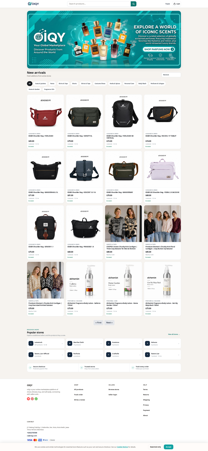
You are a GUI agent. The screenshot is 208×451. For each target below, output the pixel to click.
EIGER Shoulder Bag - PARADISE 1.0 (81, 247)
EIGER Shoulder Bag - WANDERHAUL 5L (43, 192)
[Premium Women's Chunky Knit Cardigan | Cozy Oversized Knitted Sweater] (45, 280)
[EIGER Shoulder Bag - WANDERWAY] (123, 169)
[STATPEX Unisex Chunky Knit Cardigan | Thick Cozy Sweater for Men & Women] (123, 223)
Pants (52, 83)
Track (167, 4)
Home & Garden (34, 89)
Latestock (31, 144)
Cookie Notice (122, 447)
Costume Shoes (100, 83)
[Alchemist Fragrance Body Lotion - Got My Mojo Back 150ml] (162, 280)
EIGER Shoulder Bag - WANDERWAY (120, 192)
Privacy (146, 405)
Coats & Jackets (40, 83)
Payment (146, 410)
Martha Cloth (111, 255)
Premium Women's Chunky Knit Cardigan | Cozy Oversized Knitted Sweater (45, 304)
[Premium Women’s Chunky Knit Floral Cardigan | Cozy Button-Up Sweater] (162, 223)
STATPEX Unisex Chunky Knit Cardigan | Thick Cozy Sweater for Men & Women (122, 248)
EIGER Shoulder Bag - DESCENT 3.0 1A (82, 192)
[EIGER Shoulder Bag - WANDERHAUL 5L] (45, 169)
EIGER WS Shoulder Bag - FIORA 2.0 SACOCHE (162, 192)
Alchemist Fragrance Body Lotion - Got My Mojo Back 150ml (162, 304)
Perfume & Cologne (157, 83)
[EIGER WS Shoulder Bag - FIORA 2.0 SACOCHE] (162, 169)
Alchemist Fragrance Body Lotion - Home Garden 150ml (122, 304)
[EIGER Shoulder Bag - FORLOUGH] (45, 113)
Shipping (146, 400)
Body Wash (142, 83)
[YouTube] (28, 398)
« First (98, 322)
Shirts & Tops (63, 83)
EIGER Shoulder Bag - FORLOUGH (41, 136)
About (145, 415)
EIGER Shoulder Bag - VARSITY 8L (80, 136)
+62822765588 (32, 433)
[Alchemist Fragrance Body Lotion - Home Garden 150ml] (123, 280)
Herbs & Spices (115, 83)
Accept (168, 447)
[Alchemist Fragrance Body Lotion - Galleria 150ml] (84, 280)
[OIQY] (33, 3)
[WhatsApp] (36, 398)
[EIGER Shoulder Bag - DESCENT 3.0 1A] (84, 169)
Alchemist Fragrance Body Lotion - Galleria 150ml (84, 304)
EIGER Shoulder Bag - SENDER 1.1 (41, 247)
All (30, 83)
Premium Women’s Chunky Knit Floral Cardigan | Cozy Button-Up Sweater (160, 248)
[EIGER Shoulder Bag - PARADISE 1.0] (84, 223)
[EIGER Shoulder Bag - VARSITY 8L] (84, 113)
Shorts (74, 83)
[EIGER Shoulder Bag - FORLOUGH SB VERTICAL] (123, 113)
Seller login (113, 395)
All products (78, 389)
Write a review (79, 400)
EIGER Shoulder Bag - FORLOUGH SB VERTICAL (120, 137)
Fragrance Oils (49, 89)
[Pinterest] (32, 398)
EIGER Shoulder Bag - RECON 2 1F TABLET (161, 136)
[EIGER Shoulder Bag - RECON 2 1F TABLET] (162, 113)
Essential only (155, 447)
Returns (146, 395)
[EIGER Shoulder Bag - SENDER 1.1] (45, 223)
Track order (78, 395)
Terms (145, 389)
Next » (109, 322)
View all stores (174, 334)
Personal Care (129, 83)
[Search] (133, 4)
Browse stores (114, 389)
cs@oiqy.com (32, 436)
